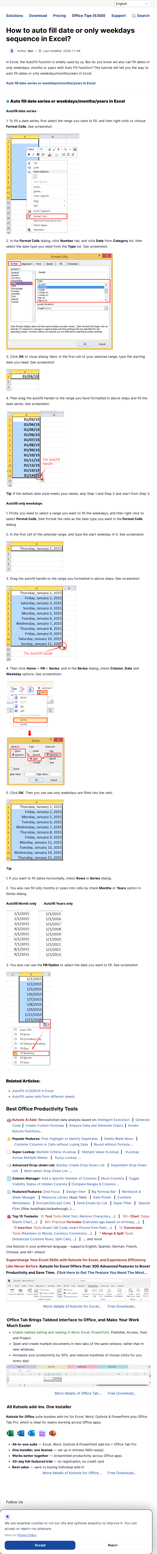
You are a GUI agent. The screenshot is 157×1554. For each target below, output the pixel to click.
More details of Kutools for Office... (72, 1473)
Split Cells (63, 1239)
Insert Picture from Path (87, 1228)
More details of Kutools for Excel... (72, 1306)
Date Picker (102, 1197)
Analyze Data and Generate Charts (96, 1125)
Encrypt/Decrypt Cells (53, 1203)
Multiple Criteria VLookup (56, 1152)
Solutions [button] (14, 15)
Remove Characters (95, 1216)
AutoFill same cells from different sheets (43, 1096)
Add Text (71, 1216)
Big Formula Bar (103, 1192)
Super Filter (122, 1203)
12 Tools (50, 1216)
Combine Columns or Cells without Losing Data (51, 1144)
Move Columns (112, 1178)
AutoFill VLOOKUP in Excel (33, 1091)
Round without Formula (112, 1144)
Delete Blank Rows (118, 1139)
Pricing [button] (59, 15)
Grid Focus (51, 1192)
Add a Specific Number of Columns (69, 1178)
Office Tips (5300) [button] (88, 15)
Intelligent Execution (113, 1120)
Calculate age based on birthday (109, 1222)
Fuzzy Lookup (66, 1158)
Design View (75, 1192)
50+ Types (136, 1216)
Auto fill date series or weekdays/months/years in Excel (50, 83)
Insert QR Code (55, 1228)
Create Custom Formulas (45, 1125)
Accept (40, 1545)
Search (143, 15)
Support (118, 15)
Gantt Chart (22, 1222)
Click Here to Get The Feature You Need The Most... (102, 1272)
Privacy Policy (27, 1535)
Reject (113, 1545)
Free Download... (122, 1306)
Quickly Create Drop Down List (80, 1165)
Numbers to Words (37, 1233)
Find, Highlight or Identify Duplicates (69, 1139)
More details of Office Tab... (78, 1393)
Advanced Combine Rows (33, 1239)
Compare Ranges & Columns (94, 1184)
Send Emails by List (92, 1203)
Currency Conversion (70, 1233)
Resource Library (55, 1197)
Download (38, 15)
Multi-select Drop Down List (46, 1171)
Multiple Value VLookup (100, 1152)
